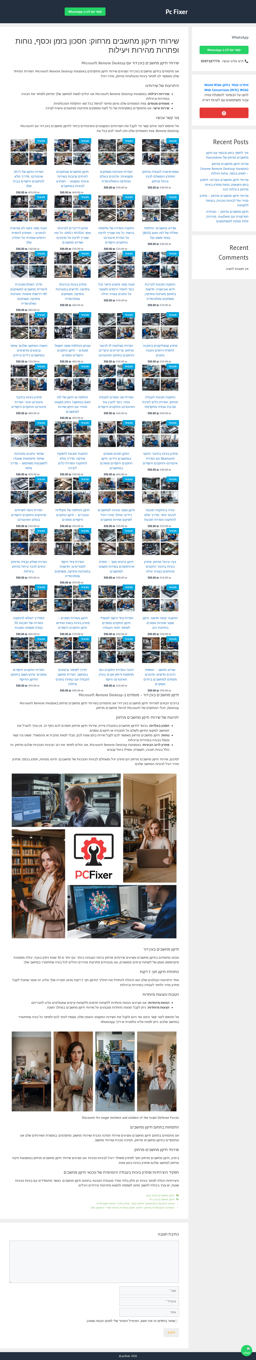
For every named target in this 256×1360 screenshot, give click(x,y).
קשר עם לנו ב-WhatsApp (85, 11)
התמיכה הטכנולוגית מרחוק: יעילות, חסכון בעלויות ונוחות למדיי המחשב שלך (132, 1207)
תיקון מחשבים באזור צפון (160, 1195)
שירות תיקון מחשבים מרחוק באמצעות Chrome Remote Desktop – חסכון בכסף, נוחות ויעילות (224, 168)
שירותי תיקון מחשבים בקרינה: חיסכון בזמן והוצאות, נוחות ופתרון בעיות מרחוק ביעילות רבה (224, 184)
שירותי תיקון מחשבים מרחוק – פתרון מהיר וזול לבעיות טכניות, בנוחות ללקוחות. (224, 200)
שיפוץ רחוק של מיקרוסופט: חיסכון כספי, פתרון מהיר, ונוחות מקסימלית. (135, 1203)
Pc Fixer (177, 11)
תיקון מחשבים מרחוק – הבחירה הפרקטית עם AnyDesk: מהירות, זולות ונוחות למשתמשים (227, 216)
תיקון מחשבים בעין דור (161, 1199)
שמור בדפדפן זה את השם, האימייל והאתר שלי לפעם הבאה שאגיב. (130, 1321)
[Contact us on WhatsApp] (246, 1350)
